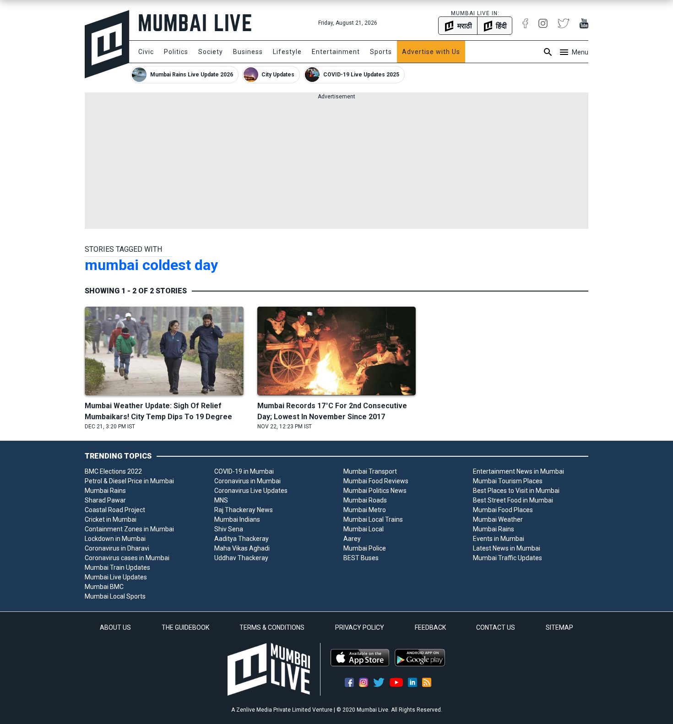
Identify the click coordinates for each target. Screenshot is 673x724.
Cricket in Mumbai (110, 519)
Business (248, 51)
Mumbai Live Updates (116, 577)
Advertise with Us (431, 51)
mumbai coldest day (151, 265)
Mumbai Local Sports (115, 596)
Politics (176, 51)
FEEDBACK (430, 627)
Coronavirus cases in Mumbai (127, 558)
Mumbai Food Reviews (375, 481)
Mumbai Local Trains (373, 519)
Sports (381, 51)
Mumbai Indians (237, 519)
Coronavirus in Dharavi (117, 548)
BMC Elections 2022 (113, 471)
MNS (221, 500)
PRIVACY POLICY (359, 627)
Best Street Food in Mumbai (513, 500)
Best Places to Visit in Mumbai (516, 490)
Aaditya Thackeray (241, 538)
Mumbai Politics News (375, 490)
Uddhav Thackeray (241, 558)
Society (210, 51)
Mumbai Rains (105, 490)
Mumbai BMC (104, 586)
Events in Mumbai (498, 538)
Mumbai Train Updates (117, 567)
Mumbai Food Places (503, 509)
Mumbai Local (363, 529)
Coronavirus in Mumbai (247, 481)
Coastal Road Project (115, 509)
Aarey (352, 538)
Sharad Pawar (105, 500)
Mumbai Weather (498, 519)
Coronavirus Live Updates (251, 490)
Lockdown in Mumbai (115, 538)
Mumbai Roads (365, 500)
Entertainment (336, 51)
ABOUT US (115, 627)
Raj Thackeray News (243, 509)
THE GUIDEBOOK (185, 627)
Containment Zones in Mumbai (129, 529)
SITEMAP (559, 627)
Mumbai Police (364, 548)
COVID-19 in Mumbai (244, 471)
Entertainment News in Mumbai (518, 471)
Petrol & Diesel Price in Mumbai (129, 481)
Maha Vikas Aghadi (242, 548)
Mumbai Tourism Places (508, 481)
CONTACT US (495, 627)
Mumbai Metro (364, 509)
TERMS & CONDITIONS (271, 627)
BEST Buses (361, 558)
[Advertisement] (336, 165)
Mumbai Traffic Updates (507, 558)
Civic (146, 51)
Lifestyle (287, 51)
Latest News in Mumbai (506, 548)
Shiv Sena (228, 529)
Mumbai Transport (370, 471)
